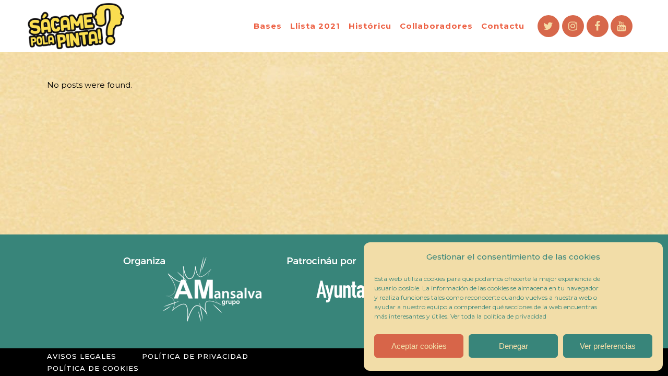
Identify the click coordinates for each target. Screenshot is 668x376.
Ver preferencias (608, 346)
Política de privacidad (195, 356)
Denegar (513, 346)
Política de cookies (93, 368)
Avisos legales (81, 356)
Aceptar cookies (419, 346)
